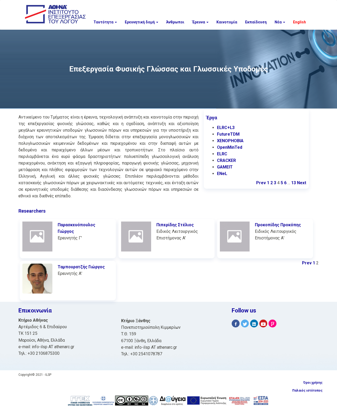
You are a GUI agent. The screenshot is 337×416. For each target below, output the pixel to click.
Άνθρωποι (175, 22)
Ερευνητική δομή (140, 22)
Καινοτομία (226, 22)
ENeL (222, 173)
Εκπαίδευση (256, 22)
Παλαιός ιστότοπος (307, 390)
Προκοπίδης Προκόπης (278, 224)
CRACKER (226, 160)
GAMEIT (225, 167)
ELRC (222, 153)
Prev (261, 182)
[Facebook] (236, 324)
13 (293, 182)
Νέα (279, 22)
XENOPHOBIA (230, 140)
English (299, 22)
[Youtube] (263, 324)
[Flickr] (272, 324)
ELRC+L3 (226, 127)
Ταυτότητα (103, 22)
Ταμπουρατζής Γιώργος (81, 266)
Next (301, 182)
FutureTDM (228, 134)
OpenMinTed (229, 147)
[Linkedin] (254, 324)
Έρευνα (199, 22)
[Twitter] (245, 324)
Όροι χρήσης (313, 382)
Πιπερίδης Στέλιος (175, 224)
